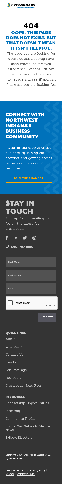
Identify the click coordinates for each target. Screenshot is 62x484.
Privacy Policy (38, 470)
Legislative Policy (26, 474)
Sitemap (10, 474)
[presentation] (32, 303)
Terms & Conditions (17, 470)
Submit (47, 317)
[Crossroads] (21, 5)
